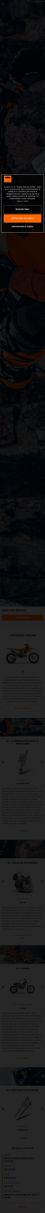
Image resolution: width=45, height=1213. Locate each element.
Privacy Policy (20, 201)
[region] (22, 203)
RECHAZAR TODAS (22, 209)
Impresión (26, 201)
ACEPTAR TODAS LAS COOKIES (22, 218)
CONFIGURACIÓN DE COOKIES (22, 226)
